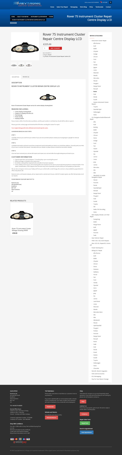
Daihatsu (96, 272)
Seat (94, 94)
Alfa (94, 122)
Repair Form (85, 423)
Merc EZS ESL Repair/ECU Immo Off (100, 244)
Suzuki (95, 99)
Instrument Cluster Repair (99, 40)
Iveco (95, 288)
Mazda (95, 75)
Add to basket (55, 48)
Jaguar (95, 67)
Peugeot (95, 83)
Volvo (95, 115)
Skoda (95, 97)
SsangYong (96, 219)
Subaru (95, 355)
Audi (94, 46)
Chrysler (95, 51)
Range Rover (97, 86)
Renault (95, 89)
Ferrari (95, 274)
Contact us (84, 414)
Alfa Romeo (96, 43)
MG (94, 170)
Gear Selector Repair (98, 238)
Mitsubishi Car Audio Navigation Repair (98, 176)
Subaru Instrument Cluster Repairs (100, 103)
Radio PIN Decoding (99, 209)
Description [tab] (15, 77)
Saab (94, 235)
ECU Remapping (96, 376)
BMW (95, 48)
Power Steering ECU (97, 248)
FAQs (83, 401)
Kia (94, 154)
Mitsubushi (96, 320)
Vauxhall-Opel (97, 109)
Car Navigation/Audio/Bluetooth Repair (100, 118)
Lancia (95, 157)
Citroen (95, 57)
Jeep (94, 162)
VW (94, 207)
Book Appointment (87, 432)
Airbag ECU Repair (97, 250)
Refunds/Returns (51, 417)
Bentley (95, 127)
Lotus (95, 70)
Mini (94, 173)
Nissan (95, 81)
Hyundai (95, 151)
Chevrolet (96, 368)
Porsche (95, 182)
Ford (94, 59)
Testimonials (50, 406)
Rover (49, 54)
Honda (95, 65)
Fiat (94, 62)
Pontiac (95, 331)
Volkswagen (96, 112)
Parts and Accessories (98, 374)
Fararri (95, 148)
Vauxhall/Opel (97, 188)
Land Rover (96, 301)
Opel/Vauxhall (97, 325)
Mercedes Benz (97, 312)
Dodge (95, 54)
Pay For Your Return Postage (100, 379)
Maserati (96, 73)
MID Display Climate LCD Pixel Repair (99, 215)
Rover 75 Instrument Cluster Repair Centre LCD (57, 56)
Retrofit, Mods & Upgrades (99, 371)
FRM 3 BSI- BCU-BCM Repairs (100, 240)
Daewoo (95, 269)
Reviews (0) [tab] (26, 77)
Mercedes (96, 78)
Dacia (95, 138)
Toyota (95, 107)
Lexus (95, 159)
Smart (95, 352)
